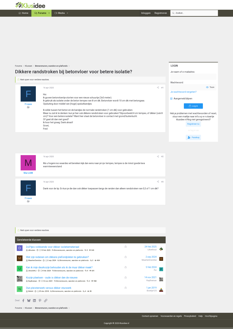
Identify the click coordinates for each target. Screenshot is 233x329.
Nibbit (30, 291)
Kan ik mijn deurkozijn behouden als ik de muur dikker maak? (59, 267)
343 (92, 250)
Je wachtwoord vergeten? (183, 92)
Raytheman (32, 281)
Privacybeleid (190, 316)
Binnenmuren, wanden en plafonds (68, 250)
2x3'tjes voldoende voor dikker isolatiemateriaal (52, 246)
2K (91, 291)
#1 (162, 87)
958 (95, 281)
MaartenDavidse (34, 260)
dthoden (31, 250)
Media (61, 13)
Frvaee (28, 104)
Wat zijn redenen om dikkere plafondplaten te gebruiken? (57, 257)
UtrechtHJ (32, 271)
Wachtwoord (176, 82)
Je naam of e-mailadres (182, 72)
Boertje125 (152, 290)
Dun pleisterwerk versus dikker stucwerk (48, 287)
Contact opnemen (150, 316)
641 (93, 271)
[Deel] (158, 88)
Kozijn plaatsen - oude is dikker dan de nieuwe (52, 277)
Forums (42, 13)
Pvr (155, 270)
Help (200, 316)
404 (98, 260)
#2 (162, 156)
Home (25, 13)
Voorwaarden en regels (171, 316)
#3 (162, 182)
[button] (49, 13)
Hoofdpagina (211, 316)
